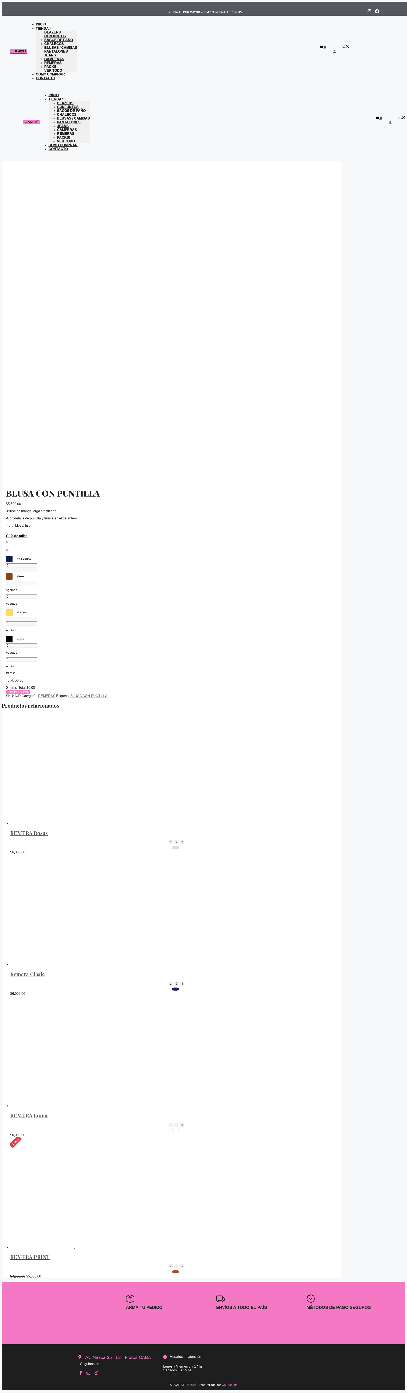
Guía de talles (17, 536)
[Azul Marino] (175, 989)
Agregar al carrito (18, 691)
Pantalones (56, 51)
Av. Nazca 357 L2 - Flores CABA (118, 1357)
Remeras (53, 63)
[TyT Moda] (174, 61)
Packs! (50, 66)
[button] (346, 47)
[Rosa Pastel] (175, 847)
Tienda (42, 28)
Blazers (52, 32)
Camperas (54, 59)
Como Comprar (50, 74)
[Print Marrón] (175, 1271)
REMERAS (46, 696)
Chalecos (54, 44)
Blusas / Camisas (60, 47)
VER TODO (53, 70)
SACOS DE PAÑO (58, 40)
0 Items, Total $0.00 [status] (20, 687)
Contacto (45, 78)
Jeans (50, 55)
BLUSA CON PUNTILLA (88, 696)
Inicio (41, 24)
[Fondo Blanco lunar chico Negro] (175, 1130)
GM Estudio (229, 1384)
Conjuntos (55, 36)
